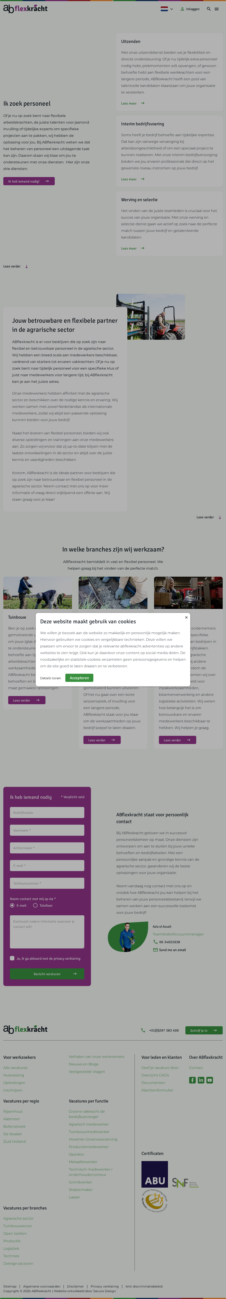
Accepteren (79, 677)
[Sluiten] (186, 617)
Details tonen (50, 678)
